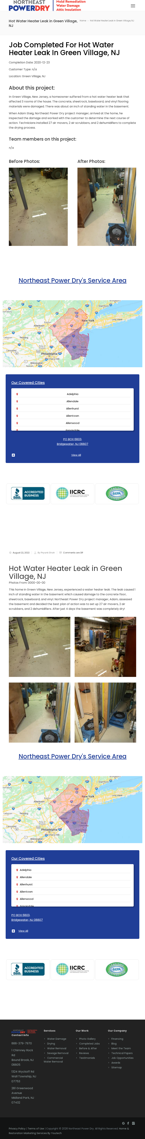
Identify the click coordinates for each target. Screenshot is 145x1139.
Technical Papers (122, 1053)
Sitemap (116, 1067)
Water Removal (56, 1048)
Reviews (84, 1053)
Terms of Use (36, 1128)
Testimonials (87, 1058)
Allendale (72, 401)
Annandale (72, 430)
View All (76, 455)
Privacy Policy (17, 1128)
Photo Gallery (87, 1039)
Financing (117, 1039)
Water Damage (56, 1039)
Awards (115, 1062)
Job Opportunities (122, 1058)
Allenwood (72, 423)
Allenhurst (72, 408)
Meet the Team (121, 1048)
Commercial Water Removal (53, 1059)
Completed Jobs (89, 1043)
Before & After (88, 1048)
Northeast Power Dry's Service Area (73, 280)
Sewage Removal (57, 1053)
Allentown (72, 416)
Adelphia (72, 394)
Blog (114, 1043)
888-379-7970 (21, 1043)
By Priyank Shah (46, 552)
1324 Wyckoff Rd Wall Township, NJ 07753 (23, 1076)
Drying (51, 1043)
